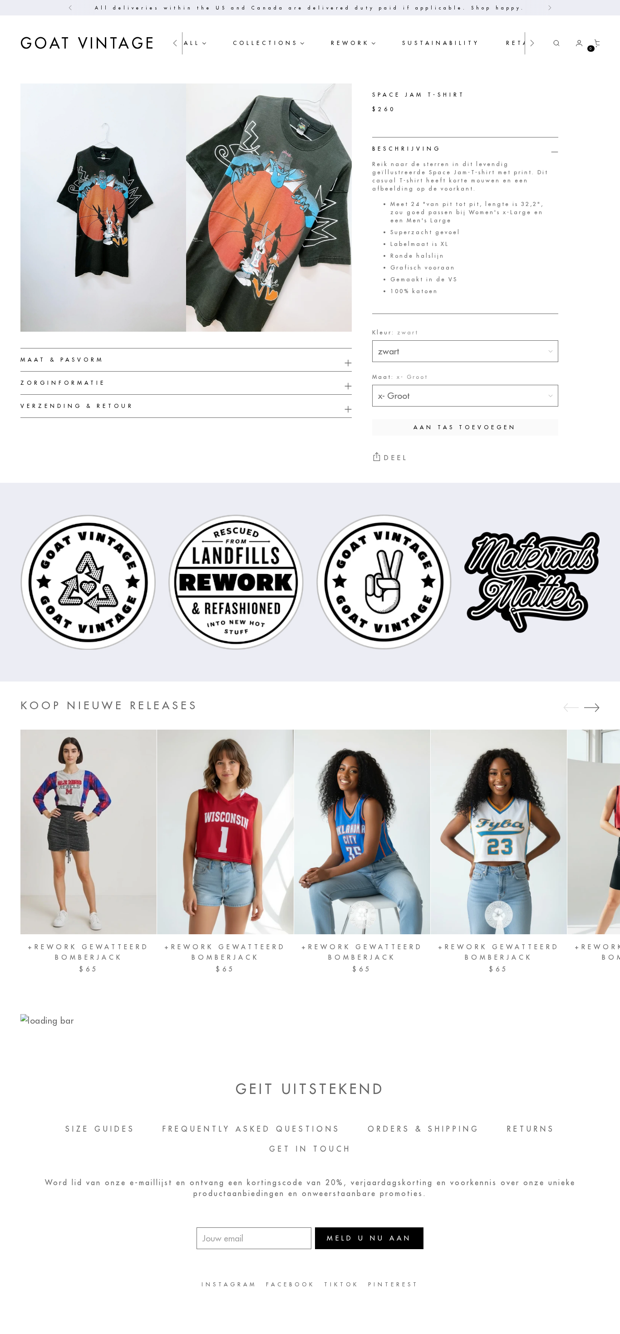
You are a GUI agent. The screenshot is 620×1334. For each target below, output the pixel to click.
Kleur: (395, 332)
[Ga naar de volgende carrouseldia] (592, 707)
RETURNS (531, 1128)
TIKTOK (341, 1284)
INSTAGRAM (229, 1284)
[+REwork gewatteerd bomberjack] (88, 832)
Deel (396, 457)
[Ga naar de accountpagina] (575, 43)
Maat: (400, 376)
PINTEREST (393, 1284)
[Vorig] (70, 7)
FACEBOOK (290, 1284)
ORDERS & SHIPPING (424, 1128)
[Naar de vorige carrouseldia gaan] (571, 708)
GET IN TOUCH (310, 1148)
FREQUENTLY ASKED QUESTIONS (251, 1128)
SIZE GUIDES (100, 1128)
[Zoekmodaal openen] (556, 43)
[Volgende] (550, 7)
